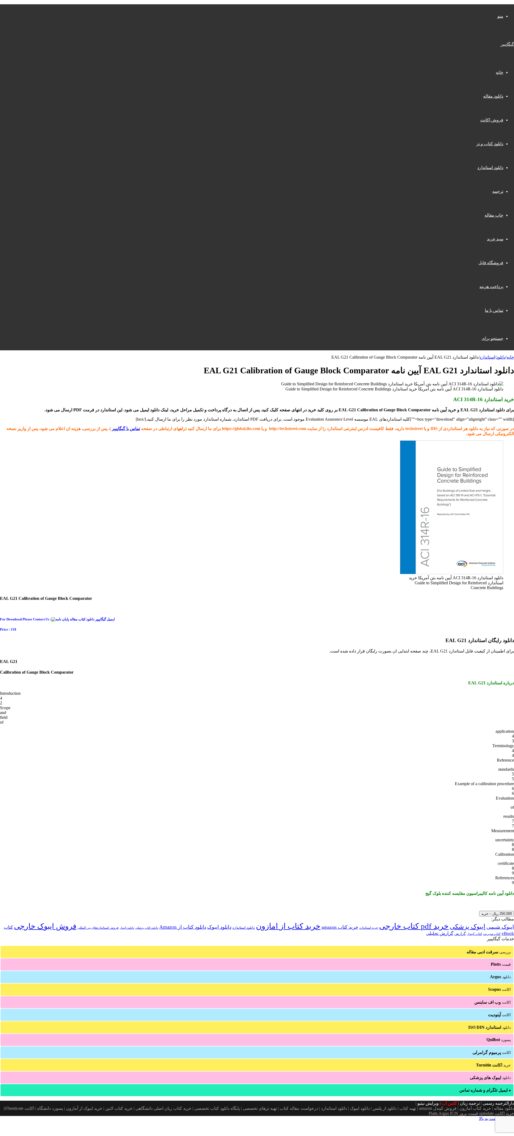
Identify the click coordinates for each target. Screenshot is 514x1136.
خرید (493, 1065)
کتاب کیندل (474, 934)
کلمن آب (449, 1103)
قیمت (501, 964)
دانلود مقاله (493, 96)
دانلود (500, 357)
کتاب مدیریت (492, 934)
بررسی (489, 952)
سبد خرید (495, 239)
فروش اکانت (491, 120)
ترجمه (497, 191)
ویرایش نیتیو (428, 1103)
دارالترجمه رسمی (498, 1103)
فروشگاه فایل (490, 262)
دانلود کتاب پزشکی (146, 927)
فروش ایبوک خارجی (45, 926)
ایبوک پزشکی (467, 926)
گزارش (460, 934)
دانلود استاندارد (490, 167)
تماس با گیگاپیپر (126, 428)
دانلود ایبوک (219, 927)
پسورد (498, 1039)
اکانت (499, 989)
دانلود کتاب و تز (489, 143)
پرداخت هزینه (491, 286)
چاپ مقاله (494, 215)
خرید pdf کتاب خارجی (414, 926)
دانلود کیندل (127, 927)
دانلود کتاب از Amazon (182, 927)
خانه (499, 72)
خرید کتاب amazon (340, 927)
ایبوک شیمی (500, 927)
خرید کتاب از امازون (288, 926)
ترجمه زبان (470, 1103)
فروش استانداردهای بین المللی (98, 928)
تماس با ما (494, 310)
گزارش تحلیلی (439, 933)
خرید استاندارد (368, 928)
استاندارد (487, 357)
